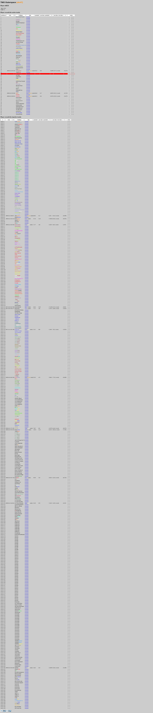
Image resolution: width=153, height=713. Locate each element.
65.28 (27, 70)
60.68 (26, 377)
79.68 (26, 428)
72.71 (26, 308)
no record (28, 16)
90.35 (26, 477)
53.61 (26, 224)
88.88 (26, 503)
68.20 (26, 215)
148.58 (26, 429)
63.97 (26, 329)
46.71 (26, 667)
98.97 (26, 307)
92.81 (27, 93)
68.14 (27, 96)
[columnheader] (4, 15)
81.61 (26, 218)
